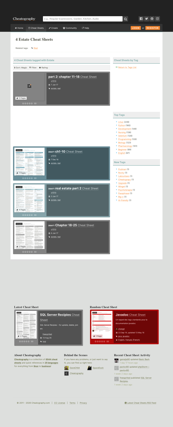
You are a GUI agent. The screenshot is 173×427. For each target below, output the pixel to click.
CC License (59, 403)
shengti (121, 329)
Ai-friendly (123, 200)
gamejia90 (125, 359)
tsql (44, 341)
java (120, 336)
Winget (121, 186)
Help (86, 28)
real (58, 88)
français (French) (133, 340)
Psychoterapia (125, 190)
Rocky (121, 172)
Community (71, 28)
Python (121, 125)
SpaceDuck (98, 368)
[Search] (125, 19)
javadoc (126, 336)
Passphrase (123, 193)
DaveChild (75, 368)
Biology (122, 142)
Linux (120, 122)
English (121, 153)
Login (136, 28)
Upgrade (122, 183)
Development (124, 129)
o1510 (53, 81)
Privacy (83, 403)
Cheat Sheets (37, 28)
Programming (124, 139)
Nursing (122, 132)
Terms (72, 403)
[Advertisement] (86, 7)
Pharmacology (125, 146)
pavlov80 (124, 367)
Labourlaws (123, 176)
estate (53, 88)
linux (36, 366)
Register (153, 28)
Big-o (120, 196)
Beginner (122, 149)
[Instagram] (157, 19)
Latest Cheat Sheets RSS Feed (141, 403)
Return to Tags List (127, 67)
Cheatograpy (124, 179)
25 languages (51, 362)
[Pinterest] (152, 19)
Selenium (122, 135)
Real (36, 48)
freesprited (47, 334)
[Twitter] (146, 19)
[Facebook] (141, 19)
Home (20, 28)
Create (54, 28)
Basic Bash (144, 359)
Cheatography (21, 359)
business (46, 366)
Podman (122, 169)
